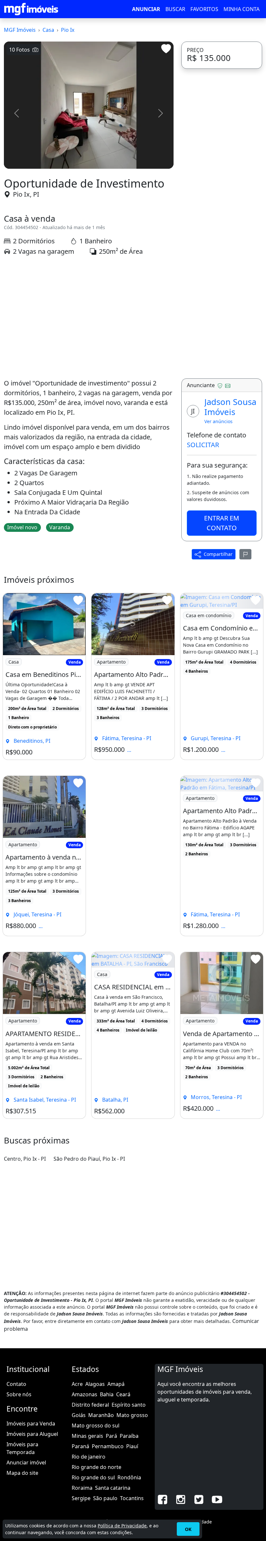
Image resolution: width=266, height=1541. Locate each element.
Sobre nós (18, 1394)
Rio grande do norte (96, 1467)
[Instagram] (180, 1498)
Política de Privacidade (122, 1526)
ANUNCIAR (146, 9)
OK (188, 1529)
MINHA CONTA (242, 9)
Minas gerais (87, 1435)
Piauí (132, 1446)
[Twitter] (199, 1498)
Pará (111, 1435)
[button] (16, 113)
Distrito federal (90, 1404)
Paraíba (129, 1435)
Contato (16, 1384)
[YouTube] (217, 1498)
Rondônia (129, 1477)
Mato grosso (132, 1415)
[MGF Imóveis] (31, 9)
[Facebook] (162, 1498)
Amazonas (84, 1394)
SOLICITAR (203, 444)
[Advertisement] (89, 317)
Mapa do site (22, 1472)
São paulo (105, 1498)
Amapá (116, 1384)
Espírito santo (129, 1404)
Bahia (107, 1394)
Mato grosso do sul (95, 1425)
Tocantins (132, 1498)
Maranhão (101, 1415)
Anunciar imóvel (26, 1462)
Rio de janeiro (88, 1456)
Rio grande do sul (93, 1477)
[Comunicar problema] (245, 554)
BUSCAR (175, 9)
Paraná (80, 1446)
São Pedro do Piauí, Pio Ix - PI (89, 1158)
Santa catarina (112, 1487)
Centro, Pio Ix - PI (25, 1158)
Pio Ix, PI (26, 194)
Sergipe (81, 1498)
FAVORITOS (204, 9)
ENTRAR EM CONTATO (221, 523)
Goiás (79, 1415)
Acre (77, 1384)
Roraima (82, 1487)
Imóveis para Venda (30, 1423)
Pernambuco (108, 1446)
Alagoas (95, 1384)
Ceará (123, 1394)
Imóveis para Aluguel (32, 1433)
